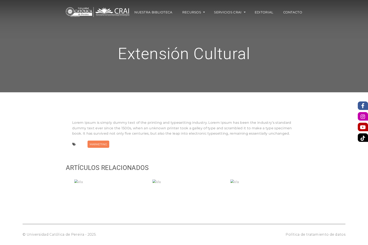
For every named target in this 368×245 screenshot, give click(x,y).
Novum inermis (266, 184)
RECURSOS (191, 12)
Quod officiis (110, 184)
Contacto (292, 12)
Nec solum (188, 184)
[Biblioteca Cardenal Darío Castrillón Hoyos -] (98, 12)
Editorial (264, 12)
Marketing (98, 144)
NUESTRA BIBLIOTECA (153, 12)
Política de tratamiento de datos (315, 234)
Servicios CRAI (228, 12)
